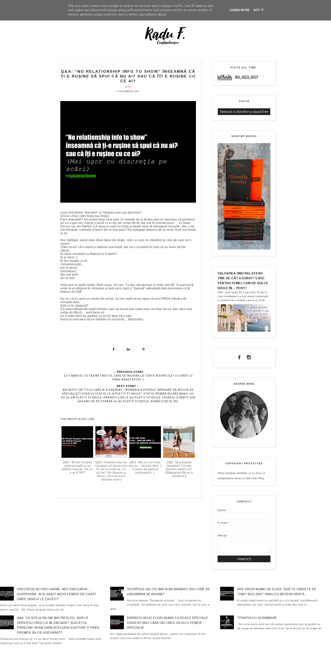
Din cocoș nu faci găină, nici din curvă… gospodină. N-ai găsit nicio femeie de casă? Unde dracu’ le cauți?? (56, 594)
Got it (258, 10)
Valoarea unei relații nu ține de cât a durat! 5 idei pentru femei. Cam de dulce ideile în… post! (243, 281)
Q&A (128, 86)
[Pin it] (143, 349)
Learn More (240, 10)
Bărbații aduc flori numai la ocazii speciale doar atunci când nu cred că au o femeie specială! (167, 622)
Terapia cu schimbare (257, 617)
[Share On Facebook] (113, 349)
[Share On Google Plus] (128, 349)
